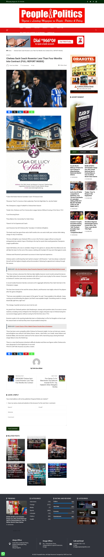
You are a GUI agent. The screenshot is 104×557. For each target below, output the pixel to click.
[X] (14, 112)
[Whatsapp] (31, 112)
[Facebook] (9, 112)
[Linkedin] (20, 112)
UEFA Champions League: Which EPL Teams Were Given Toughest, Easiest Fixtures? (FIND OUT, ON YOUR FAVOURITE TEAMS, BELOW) (57, 466)
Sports (8, 55)
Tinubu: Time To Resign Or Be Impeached (90, 193)
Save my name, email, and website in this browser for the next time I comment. (32, 403)
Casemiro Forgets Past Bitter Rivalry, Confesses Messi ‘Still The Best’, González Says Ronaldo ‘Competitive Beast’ (36, 439)
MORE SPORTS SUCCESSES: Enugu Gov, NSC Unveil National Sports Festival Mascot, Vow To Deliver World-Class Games (91, 171)
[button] (13, 530)
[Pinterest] (26, 112)
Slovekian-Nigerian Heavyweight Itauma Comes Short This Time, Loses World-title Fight (91, 225)
